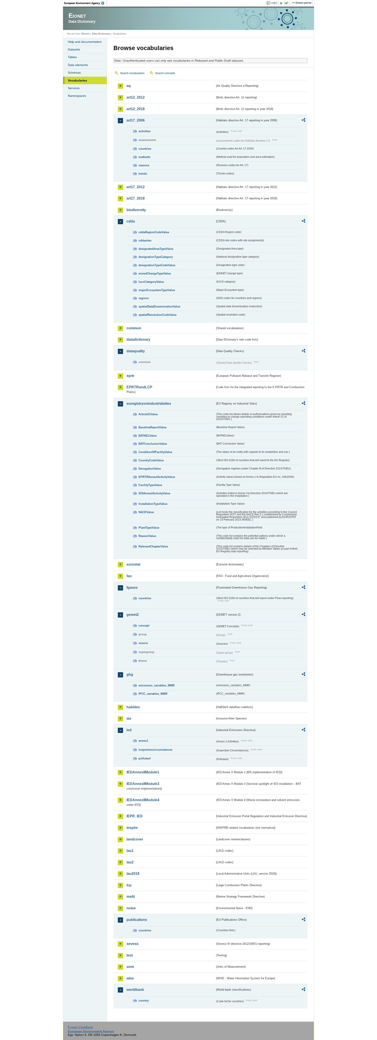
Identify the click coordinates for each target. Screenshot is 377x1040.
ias (129, 718)
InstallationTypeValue (153, 503)
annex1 (143, 740)
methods (144, 157)
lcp (129, 885)
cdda (131, 221)
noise (131, 908)
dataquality (136, 351)
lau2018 (133, 873)
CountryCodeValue (151, 460)
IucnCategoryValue (151, 281)
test (130, 955)
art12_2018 (136, 109)
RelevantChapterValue (153, 546)
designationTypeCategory (156, 257)
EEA (85, 3)
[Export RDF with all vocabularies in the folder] (303, 120)
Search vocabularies (132, 73)
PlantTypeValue (149, 527)
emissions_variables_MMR (157, 685)
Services (74, 88)
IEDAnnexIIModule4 (143, 800)
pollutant (145, 758)
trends (143, 173)
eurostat (133, 564)
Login (274, 3)
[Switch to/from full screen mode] (287, 3)
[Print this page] (281, 3)
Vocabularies (77, 80)
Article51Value (148, 414)
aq (129, 86)
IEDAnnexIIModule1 (143, 772)
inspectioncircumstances (155, 749)
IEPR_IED (135, 816)
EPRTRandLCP (139, 387)
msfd (131, 896)
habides (133, 707)
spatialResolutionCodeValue (158, 314)
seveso (133, 944)
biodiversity (136, 210)
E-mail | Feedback (80, 1027)
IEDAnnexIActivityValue (154, 493)
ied (129, 730)
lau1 (130, 850)
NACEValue (146, 512)
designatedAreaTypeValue (156, 248)
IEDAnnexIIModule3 (143, 784)
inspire (132, 828)
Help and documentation (85, 41)
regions (144, 298)
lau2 (130, 862)
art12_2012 (136, 97)
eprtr (130, 376)
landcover (135, 839)
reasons (144, 165)
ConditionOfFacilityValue (155, 452)
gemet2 (133, 614)
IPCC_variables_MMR (153, 693)
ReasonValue (147, 536)
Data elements (78, 65)
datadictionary (138, 339)
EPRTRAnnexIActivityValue (157, 477)
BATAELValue (148, 435)
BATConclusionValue (153, 443)
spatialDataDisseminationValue (159, 306)
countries (145, 148)
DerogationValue (150, 468)
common (134, 328)
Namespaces (77, 95)
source (143, 643)
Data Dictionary (101, 33)
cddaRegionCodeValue (154, 232)
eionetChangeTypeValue (155, 273)
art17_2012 (136, 187)
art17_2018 (136, 198)
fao (129, 576)
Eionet (85, 33)
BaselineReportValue (152, 427)
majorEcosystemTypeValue (157, 290)
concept (144, 625)
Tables (72, 57)
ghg (130, 674)
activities (145, 131)
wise (130, 978)
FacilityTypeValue (150, 485)
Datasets (74, 49)
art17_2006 (136, 120)
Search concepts (165, 73)
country (144, 1000)
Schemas (74, 72)
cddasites (145, 240)
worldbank (135, 989)
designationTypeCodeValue (157, 265)
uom (130, 967)
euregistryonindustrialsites (149, 403)
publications (137, 920)
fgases (132, 587)
